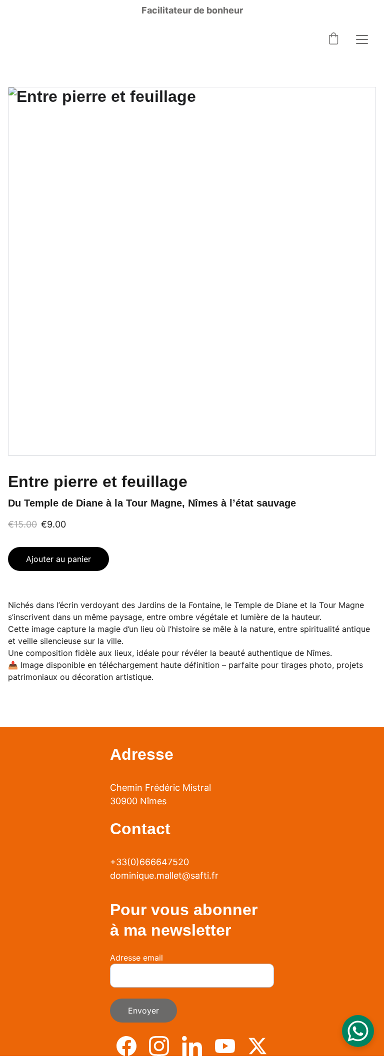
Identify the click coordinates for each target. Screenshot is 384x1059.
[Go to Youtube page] (225, 1046)
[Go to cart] (333, 39)
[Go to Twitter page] (258, 1046)
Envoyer (143, 1011)
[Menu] (362, 39)
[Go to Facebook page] (126, 1046)
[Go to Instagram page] (159, 1046)
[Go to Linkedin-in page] (192, 1046)
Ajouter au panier (58, 559)
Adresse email (136, 958)
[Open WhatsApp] (358, 1031)
